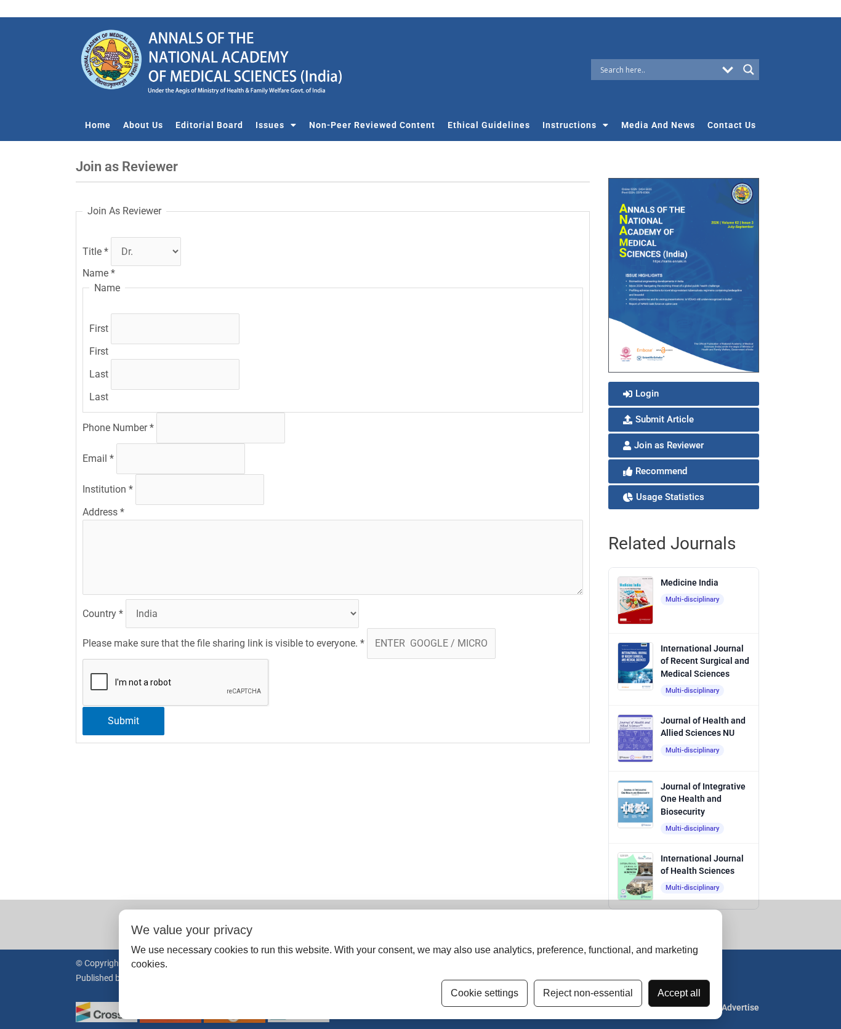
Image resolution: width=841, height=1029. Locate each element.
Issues (270, 125)
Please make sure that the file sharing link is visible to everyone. (223, 643)
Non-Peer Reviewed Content (372, 125)
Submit (123, 721)
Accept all (679, 993)
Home (98, 125)
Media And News (658, 125)
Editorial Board (209, 125)
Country (102, 613)
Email (98, 458)
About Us (143, 125)
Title (95, 251)
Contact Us (731, 125)
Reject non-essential (588, 993)
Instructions (569, 125)
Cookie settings (484, 993)
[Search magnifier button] (748, 69)
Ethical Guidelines (489, 125)
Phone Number (118, 428)
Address (103, 512)
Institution (107, 489)
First (100, 328)
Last (100, 374)
